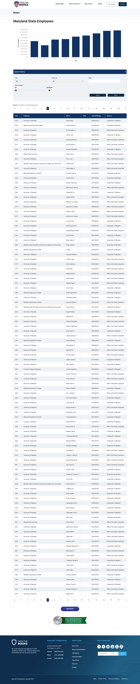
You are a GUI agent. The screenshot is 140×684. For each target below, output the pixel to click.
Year (16, 78)
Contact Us (124, 679)
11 (89, 108)
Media (49, 655)
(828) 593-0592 (58, 651)
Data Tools (75, 646)
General (49, 651)
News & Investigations (78, 649)
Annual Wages (19, 85)
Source (109, 116)
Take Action (75, 660)
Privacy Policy (102, 679)
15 (118, 108)
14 (111, 108)
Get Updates (111, 4)
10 (81, 108)
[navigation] (79, 4)
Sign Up (122, 653)
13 (104, 108)
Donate (123, 4)
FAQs (94, 679)
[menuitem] (59, 4)
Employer (54, 78)
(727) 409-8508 (58, 655)
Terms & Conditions (113, 679)
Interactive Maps (77, 656)
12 (96, 108)
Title (84, 116)
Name (90, 78)
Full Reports (75, 653)
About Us (74, 664)
